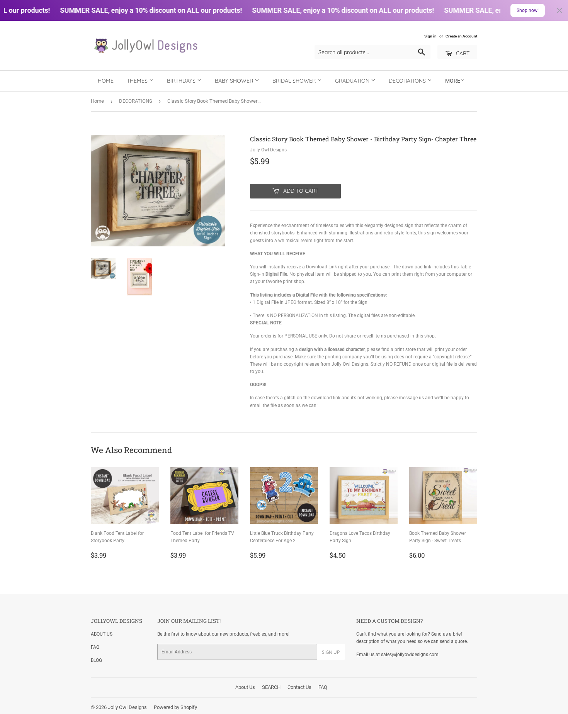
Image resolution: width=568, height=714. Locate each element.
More (452, 81)
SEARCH (271, 687)
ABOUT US (101, 634)
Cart (461, 53)
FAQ (95, 647)
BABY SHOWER (235, 80)
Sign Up (331, 652)
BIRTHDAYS (182, 80)
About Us (245, 687)
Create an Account (461, 36)
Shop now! (528, 10)
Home (106, 80)
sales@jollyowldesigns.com (410, 654)
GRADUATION (353, 80)
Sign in (430, 36)
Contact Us (299, 687)
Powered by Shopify (175, 707)
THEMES (138, 80)
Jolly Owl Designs (127, 707)
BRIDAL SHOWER (294, 80)
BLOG (96, 660)
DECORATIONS (408, 80)
